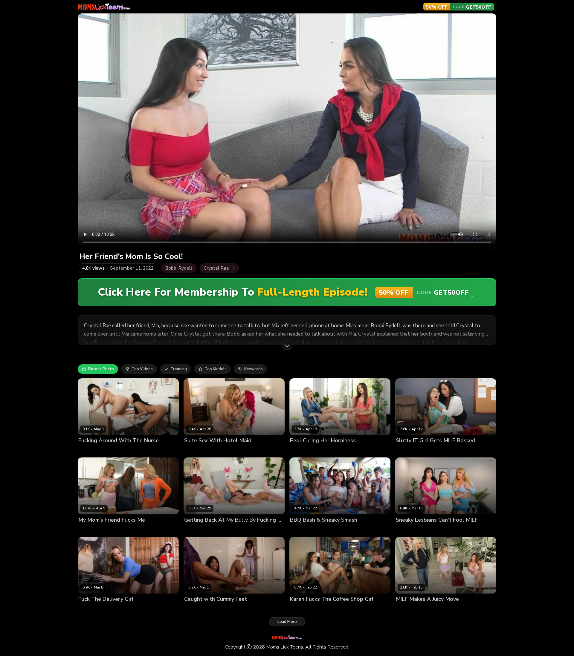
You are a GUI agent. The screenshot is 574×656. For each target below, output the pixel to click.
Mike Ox (444, 451)
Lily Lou (209, 451)
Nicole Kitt (218, 609)
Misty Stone (195, 609)
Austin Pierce (242, 609)
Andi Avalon (195, 530)
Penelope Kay (464, 530)
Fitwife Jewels (122, 530)
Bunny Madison (304, 451)
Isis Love (192, 451)
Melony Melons (435, 530)
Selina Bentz (327, 530)
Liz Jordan (330, 451)
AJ (343, 530)
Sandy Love (321, 609)
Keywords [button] (253, 369)
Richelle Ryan (127, 609)
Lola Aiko (425, 451)
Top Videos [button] (142, 369)
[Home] (104, 6)
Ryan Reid (120, 451)
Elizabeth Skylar (93, 451)
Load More (287, 621)
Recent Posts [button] (101, 369)
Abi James (405, 451)
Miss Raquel (301, 530)
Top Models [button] (215, 369)
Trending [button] (178, 369)
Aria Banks (406, 609)
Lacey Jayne (407, 530)
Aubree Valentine (95, 609)
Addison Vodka (92, 530)
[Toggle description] (287, 344)
